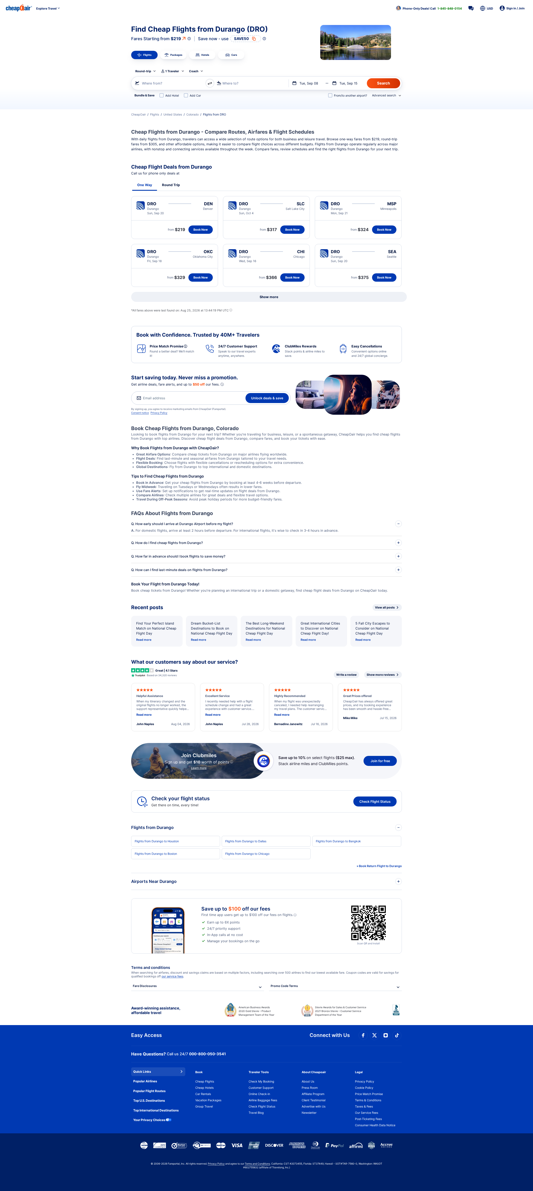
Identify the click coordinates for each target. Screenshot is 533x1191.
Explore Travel (46, 8)
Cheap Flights (204, 1081)
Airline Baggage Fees (263, 1100)
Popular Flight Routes (149, 1091)
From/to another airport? (350, 95)
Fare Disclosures (145, 986)
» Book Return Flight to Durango (379, 866)
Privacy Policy (159, 412)
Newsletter (309, 1112)
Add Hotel (172, 95)
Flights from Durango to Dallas (245, 841)
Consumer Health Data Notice (375, 1125)
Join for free (380, 761)
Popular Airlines (145, 1081)
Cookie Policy (364, 1087)
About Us (308, 1081)
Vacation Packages (208, 1100)
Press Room (310, 1087)
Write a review (346, 674)
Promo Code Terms (284, 986)
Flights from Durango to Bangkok (338, 841)
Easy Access (146, 1035)
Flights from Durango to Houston (157, 841)
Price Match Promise (369, 1094)
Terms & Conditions (368, 1100)
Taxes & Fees (364, 1106)
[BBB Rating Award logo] (397, 1013)
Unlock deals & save (267, 398)
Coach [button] (193, 71)
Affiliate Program (313, 1094)
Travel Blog (256, 1112)
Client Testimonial (313, 1100)
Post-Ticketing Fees (368, 1119)
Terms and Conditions (257, 1163)
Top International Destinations (156, 1110)
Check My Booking (261, 1081)
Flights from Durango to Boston (156, 853)
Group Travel (204, 1106)
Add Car (195, 95)
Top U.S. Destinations (149, 1101)
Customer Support (261, 1087)
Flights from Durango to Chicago (247, 853)
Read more (143, 639)
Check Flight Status (375, 801)
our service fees (172, 976)
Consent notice (140, 412)
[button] (429, 8)
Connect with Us (330, 1035)
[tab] (144, 55)
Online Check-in (259, 1094)
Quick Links (142, 1072)
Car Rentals (203, 1094)
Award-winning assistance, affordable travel (155, 1010)
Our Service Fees (366, 1112)
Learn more (199, 768)
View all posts (385, 607)
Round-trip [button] (143, 71)
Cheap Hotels (204, 1087)
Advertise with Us (313, 1106)
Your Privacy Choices (149, 1120)
